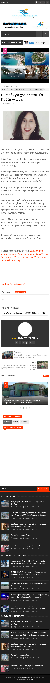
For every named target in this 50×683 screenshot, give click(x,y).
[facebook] (20, 342)
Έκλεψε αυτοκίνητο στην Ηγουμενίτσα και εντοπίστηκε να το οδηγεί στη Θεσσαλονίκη (28, 607)
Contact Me (44, 488)
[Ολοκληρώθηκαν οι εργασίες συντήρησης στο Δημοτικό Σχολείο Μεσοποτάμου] (5, 585)
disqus (15, 422)
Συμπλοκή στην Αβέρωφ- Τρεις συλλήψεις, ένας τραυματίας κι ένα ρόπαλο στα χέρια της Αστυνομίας (30, 597)
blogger (7, 422)
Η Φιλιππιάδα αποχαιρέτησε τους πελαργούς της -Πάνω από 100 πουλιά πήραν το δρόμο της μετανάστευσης (29, 515)
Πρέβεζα (8, 104)
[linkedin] (33, 342)
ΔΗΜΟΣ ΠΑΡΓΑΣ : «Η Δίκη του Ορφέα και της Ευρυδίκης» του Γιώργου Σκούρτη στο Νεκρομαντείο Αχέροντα (23, 402)
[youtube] (26, 342)
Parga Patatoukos (26, 678)
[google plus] (23, 342)
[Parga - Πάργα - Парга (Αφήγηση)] (25, 65)
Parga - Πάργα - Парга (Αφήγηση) (25, 72)
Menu (5, 2)
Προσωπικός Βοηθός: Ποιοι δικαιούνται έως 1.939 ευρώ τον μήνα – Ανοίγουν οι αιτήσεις (28, 562)
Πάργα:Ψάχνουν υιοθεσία (20, 535)
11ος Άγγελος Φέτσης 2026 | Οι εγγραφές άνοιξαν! (27, 503)
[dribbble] (30, 342)
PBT (32, 679)
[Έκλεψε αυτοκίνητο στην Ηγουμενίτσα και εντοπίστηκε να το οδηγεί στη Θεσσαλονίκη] (5, 608)
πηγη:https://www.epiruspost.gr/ (13, 284)
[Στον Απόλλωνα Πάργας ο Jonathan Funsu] (5, 548)
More (45, 376)
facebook (24, 422)
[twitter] (16, 342)
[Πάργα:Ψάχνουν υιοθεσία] (5, 537)
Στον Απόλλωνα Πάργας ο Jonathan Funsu (27, 546)
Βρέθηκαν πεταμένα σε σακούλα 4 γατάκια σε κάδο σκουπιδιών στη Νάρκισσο (28, 525)
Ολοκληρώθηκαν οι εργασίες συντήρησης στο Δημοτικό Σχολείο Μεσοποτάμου (29, 584)
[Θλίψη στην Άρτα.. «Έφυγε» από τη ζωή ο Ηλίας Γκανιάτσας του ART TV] (26, 42)
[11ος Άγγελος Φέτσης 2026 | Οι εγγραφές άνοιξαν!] (5, 503)
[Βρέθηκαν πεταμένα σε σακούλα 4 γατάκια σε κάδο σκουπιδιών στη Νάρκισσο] (5, 526)
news (32, 42)
